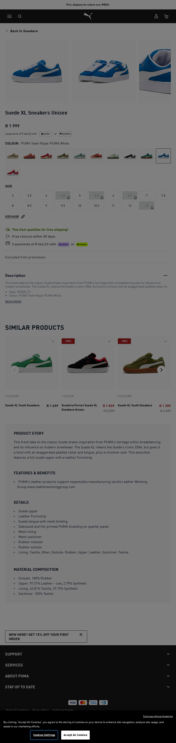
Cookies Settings (44, 735)
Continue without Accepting (158, 716)
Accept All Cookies (75, 735)
